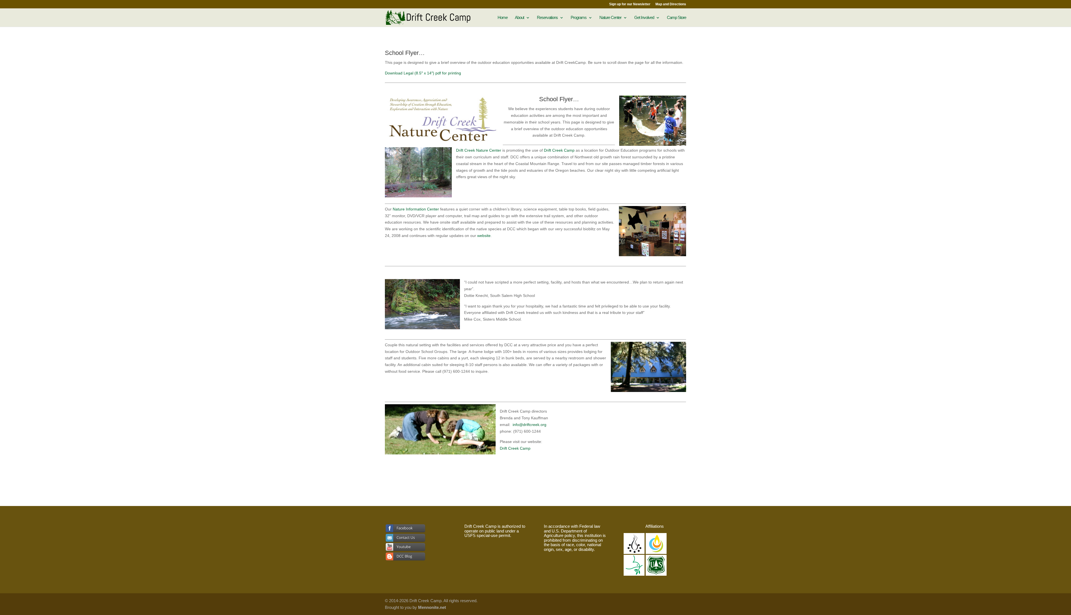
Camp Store (676, 18)
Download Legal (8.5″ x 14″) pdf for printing (423, 73)
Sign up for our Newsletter (629, 4)
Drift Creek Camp (559, 150)
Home (503, 18)
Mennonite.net (432, 607)
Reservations (547, 18)
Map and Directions (670, 4)
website (484, 235)
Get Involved (644, 18)
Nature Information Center (416, 209)
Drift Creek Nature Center (479, 150)
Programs (579, 18)
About (519, 18)
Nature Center (610, 18)
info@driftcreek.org (529, 424)
